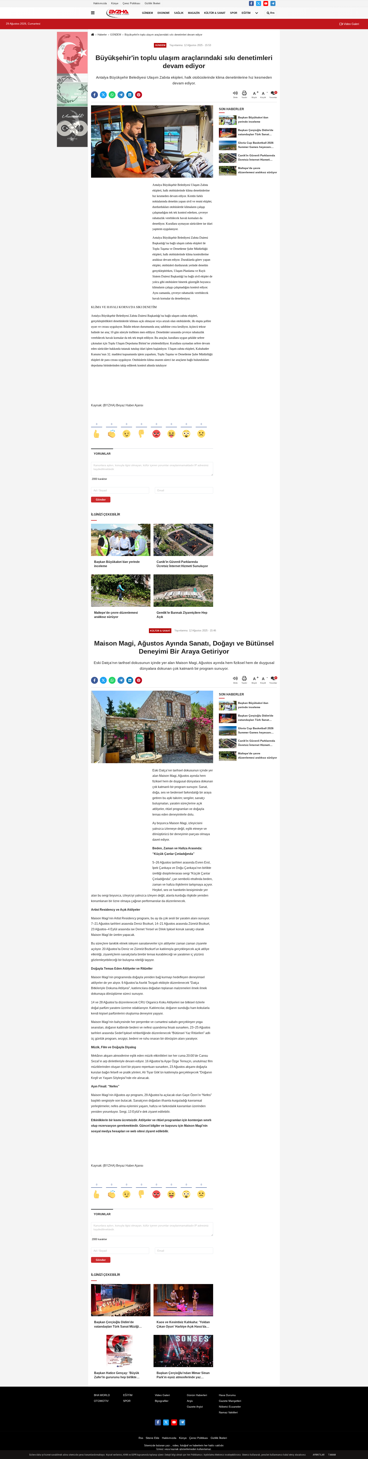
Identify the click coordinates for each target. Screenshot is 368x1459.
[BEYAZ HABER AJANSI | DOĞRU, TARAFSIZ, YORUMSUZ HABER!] (117, 13)
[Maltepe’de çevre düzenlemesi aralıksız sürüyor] (120, 590)
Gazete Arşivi (195, 1406)
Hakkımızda (100, 3)
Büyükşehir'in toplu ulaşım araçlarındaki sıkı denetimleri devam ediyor (163, 34)
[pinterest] (138, 94)
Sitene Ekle (152, 1438)
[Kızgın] (156, 427)
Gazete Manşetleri (230, 1401)
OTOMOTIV (101, 1401)
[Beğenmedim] (141, 427)
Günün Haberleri (197, 1395)
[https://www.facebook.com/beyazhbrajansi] (251, 3)
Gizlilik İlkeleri (152, 3)
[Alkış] (111, 427)
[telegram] (120, 94)
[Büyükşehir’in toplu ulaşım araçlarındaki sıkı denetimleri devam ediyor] (152, 141)
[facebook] (94, 94)
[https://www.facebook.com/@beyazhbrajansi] (265, 3)
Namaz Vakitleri (228, 1412)
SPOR (233, 12)
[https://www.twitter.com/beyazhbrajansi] (258, 3)
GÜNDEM (147, 12)
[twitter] (103, 94)
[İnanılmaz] (186, 427)
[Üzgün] (201, 427)
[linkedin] (129, 94)
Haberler (102, 34)
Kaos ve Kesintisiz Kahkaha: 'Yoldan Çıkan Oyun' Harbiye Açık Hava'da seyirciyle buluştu (183, 1324)
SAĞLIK (178, 12)
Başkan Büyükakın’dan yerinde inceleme (117, 564)
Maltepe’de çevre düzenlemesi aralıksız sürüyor (116, 615)
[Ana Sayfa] (92, 34)
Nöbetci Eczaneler (230, 1406)
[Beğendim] (96, 427)
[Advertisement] (120, 239)
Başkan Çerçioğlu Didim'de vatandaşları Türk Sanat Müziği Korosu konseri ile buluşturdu (116, 1324)
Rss (141, 1438)
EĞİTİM (246, 12)
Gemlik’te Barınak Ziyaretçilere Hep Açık (182, 615)
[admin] (272, 3)
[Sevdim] (126, 427)
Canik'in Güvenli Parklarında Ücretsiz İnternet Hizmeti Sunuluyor (183, 564)
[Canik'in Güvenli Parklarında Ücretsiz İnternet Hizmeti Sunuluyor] (183, 540)
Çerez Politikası (131, 3)
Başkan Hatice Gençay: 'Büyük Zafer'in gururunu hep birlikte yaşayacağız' (116, 1375)
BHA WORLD (102, 1395)
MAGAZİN (194, 12)
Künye (114, 3)
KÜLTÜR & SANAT (214, 12)
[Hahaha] (171, 427)
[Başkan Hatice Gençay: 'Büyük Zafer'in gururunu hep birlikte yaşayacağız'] (120, 1351)
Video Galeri (351, 24)
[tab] (102, 454)
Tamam (332, 1454)
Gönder (101, 499)
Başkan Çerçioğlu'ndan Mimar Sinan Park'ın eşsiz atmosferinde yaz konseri (183, 1375)
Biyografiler (161, 1401)
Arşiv (190, 1401)
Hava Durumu (227, 1395)
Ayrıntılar (318, 1454)
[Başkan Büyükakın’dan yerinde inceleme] (120, 540)
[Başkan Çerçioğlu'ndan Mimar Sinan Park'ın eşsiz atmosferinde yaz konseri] (183, 1351)
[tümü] (256, 13)
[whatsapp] (112, 94)
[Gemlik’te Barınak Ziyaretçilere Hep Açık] (183, 590)
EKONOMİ (163, 12)
